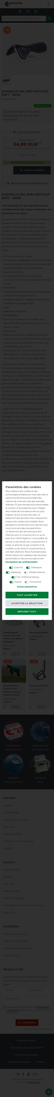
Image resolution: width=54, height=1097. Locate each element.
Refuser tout (27, 611)
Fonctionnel (35, 582)
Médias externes (37, 572)
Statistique (36, 567)
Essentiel (18, 567)
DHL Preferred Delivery (27, 577)
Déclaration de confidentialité (22, 562)
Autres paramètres (27, 586)
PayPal (18, 582)
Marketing (16, 572)
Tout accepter (27, 595)
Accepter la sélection (27, 603)
